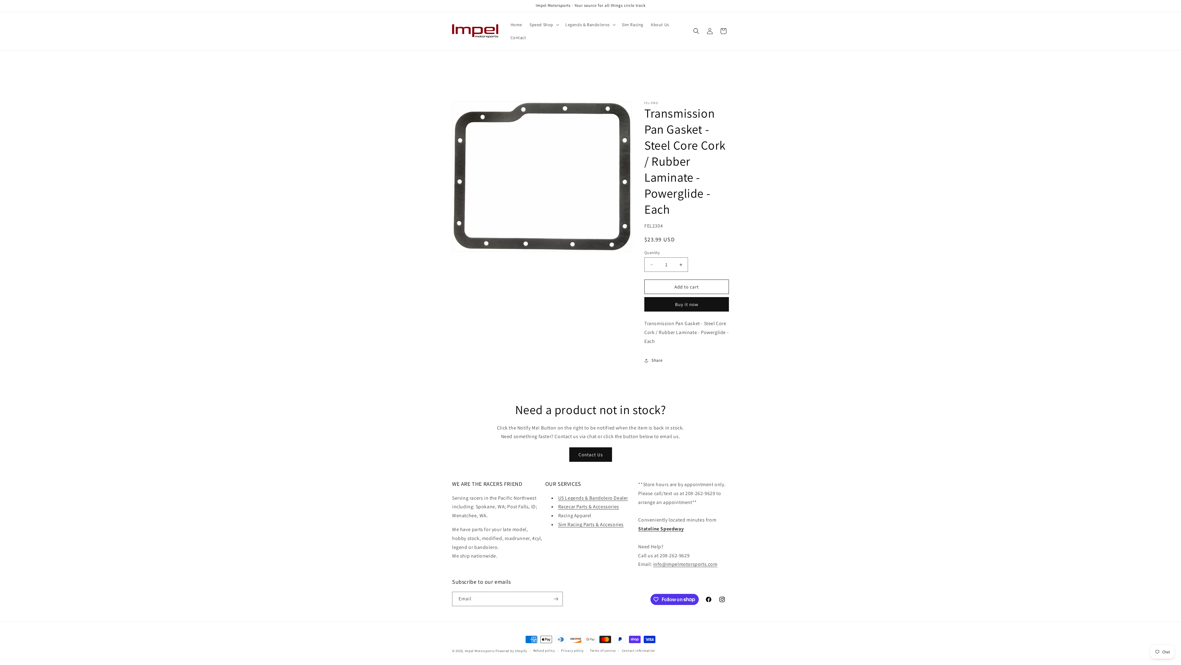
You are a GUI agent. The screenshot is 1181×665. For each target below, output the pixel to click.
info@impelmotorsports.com (685, 564)
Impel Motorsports (480, 651)
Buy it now (686, 304)
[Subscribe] (556, 599)
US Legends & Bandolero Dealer (593, 498)
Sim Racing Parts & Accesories (591, 524)
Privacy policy (572, 650)
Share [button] (657, 360)
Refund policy (544, 650)
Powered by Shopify (511, 651)
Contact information (638, 650)
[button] (544, 24)
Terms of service (603, 650)
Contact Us (591, 454)
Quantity (652, 252)
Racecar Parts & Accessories (588, 506)
